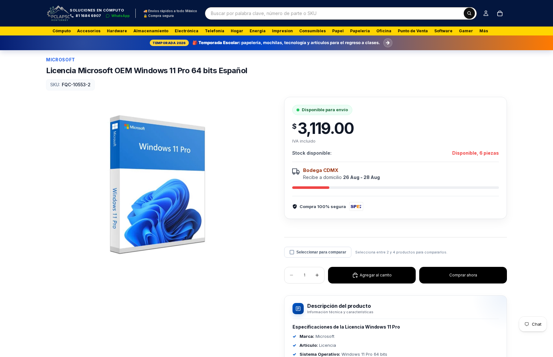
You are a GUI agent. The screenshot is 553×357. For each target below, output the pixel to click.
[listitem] (483, 31)
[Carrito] (500, 13)
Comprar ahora (463, 275)
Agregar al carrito (376, 275)
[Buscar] (469, 13)
